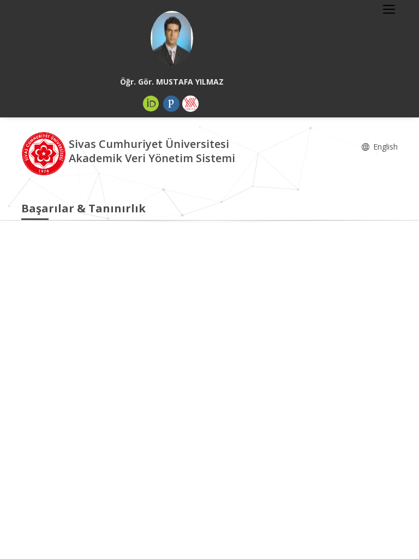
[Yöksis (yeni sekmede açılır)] (190, 104)
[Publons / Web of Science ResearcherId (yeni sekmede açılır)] (171, 104)
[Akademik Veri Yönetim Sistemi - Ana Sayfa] (45, 152)
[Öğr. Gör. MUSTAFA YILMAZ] (171, 38)
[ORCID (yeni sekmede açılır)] (151, 104)
